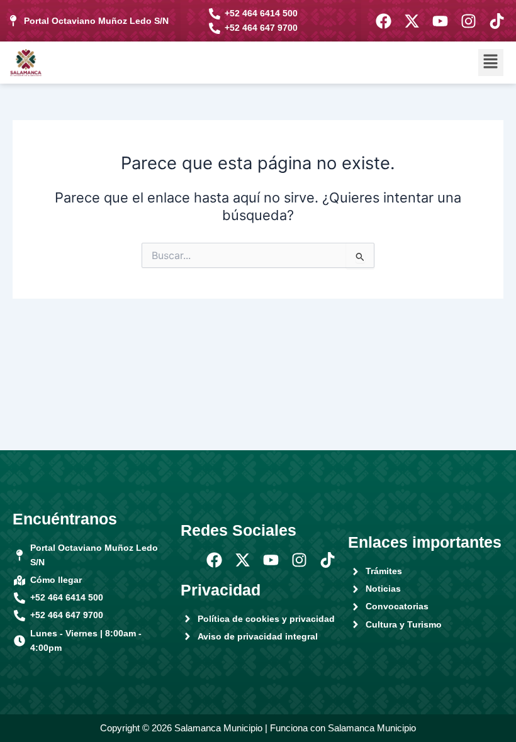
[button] (490, 62)
